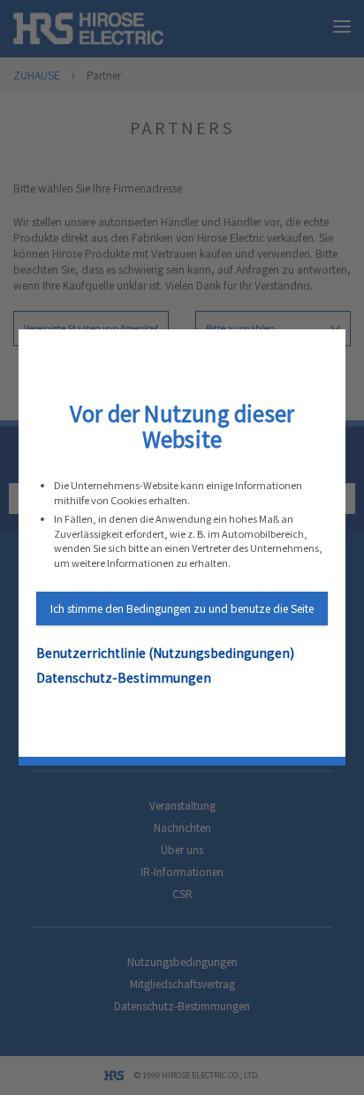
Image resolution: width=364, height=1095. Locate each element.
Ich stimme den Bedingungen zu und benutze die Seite (182, 607)
